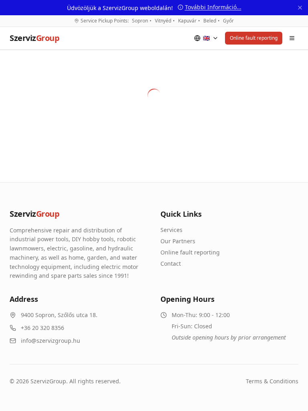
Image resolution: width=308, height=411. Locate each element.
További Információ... (213, 7)
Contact (170, 263)
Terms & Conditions (272, 381)
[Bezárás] (300, 7)
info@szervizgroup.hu (50, 340)
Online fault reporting (254, 38)
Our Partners (177, 241)
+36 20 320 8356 (42, 328)
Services (171, 230)
